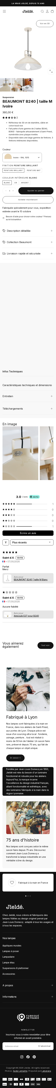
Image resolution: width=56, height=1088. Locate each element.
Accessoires (8, 974)
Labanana (46, 1071)
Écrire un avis (28, 533)
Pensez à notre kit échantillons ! (28, 3)
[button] (4, 11)
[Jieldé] (14, 907)
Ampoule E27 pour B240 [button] (26, 615)
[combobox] (22, 157)
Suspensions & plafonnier (15, 968)
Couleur (6, 149)
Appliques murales (11, 945)
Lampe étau (8, 962)
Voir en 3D (45, 23)
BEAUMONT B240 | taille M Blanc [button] (31, 579)
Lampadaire (8, 956)
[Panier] (52, 11)
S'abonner (44, 1046)
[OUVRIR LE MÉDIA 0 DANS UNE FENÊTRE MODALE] (51, 71)
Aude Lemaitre (20, 1071)
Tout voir (45, 645)
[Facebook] (28, 1057)
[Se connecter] (47, 11)
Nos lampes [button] (9, 938)
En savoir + (15, 758)
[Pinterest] (34, 1057)
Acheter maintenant (28, 200)
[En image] (28, 84)
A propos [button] (7, 985)
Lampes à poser (10, 951)
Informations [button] (9, 996)
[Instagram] (22, 1057)
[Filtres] (5, 542)
